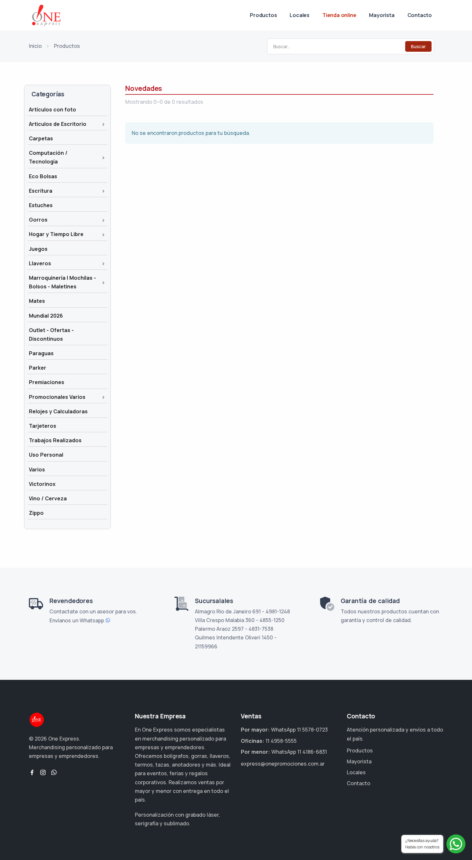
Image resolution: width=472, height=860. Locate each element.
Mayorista (381, 15)
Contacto (419, 15)
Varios (37, 469)
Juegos (38, 248)
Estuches (41, 205)
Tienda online (339, 15)
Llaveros (40, 263)
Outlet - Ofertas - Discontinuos (51, 334)
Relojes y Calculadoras (58, 411)
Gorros (38, 219)
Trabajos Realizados (55, 440)
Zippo (36, 512)
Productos (263, 15)
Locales (300, 15)
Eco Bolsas (43, 176)
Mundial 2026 (46, 315)
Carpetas (41, 138)
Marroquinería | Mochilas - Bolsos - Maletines (62, 282)
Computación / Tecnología (48, 157)
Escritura (40, 190)
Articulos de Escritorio (57, 123)
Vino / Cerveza (48, 498)
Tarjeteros (42, 425)
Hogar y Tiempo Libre (56, 234)
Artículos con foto (52, 109)
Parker (37, 367)
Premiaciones (46, 382)
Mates (37, 300)
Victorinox (42, 483)
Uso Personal (46, 454)
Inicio (35, 45)
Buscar (418, 46)
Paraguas (41, 353)
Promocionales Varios (57, 396)
